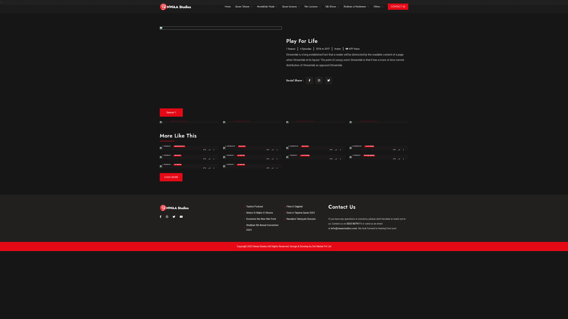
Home (228, 6)
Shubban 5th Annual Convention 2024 (262, 227)
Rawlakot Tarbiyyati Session (301, 219)
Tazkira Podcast (254, 206)
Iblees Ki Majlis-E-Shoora (259, 212)
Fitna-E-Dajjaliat (295, 206)
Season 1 (171, 112)
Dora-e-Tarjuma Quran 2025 (301, 212)
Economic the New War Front (261, 219)
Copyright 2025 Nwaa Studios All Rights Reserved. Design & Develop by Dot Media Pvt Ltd (284, 246)
